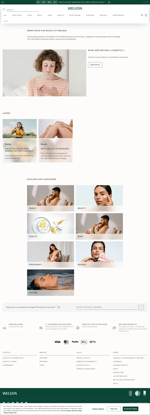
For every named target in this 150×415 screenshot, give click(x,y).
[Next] (147, 2)
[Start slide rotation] (3, 2)
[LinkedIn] (17, 403)
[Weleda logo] (75, 8)
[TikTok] (26, 403)
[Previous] (144, 2)
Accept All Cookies (130, 409)
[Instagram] (8, 403)
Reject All (113, 409)
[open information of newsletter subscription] (58, 307)
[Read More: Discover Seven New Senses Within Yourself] (20, 140)
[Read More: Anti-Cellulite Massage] (56, 140)
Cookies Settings (98, 409)
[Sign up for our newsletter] (141, 307)
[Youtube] (13, 403)
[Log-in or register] (142, 15)
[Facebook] (4, 403)
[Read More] (130, 393)
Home (6, 21)
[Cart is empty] (146, 15)
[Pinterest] (21, 403)
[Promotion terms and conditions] (109, 2)
